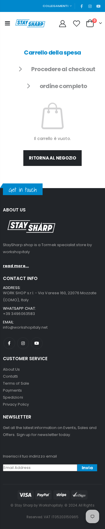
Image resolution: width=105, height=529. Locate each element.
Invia (87, 468)
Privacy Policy (16, 404)
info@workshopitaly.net (25, 327)
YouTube (37, 343)
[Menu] (7, 23)
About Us (11, 369)
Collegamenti (55, 5)
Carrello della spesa (52, 52)
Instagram (23, 343)
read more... (16, 266)
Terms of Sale (16, 383)
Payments (12, 390)
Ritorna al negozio (52, 158)
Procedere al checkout (63, 69)
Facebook (9, 343)
